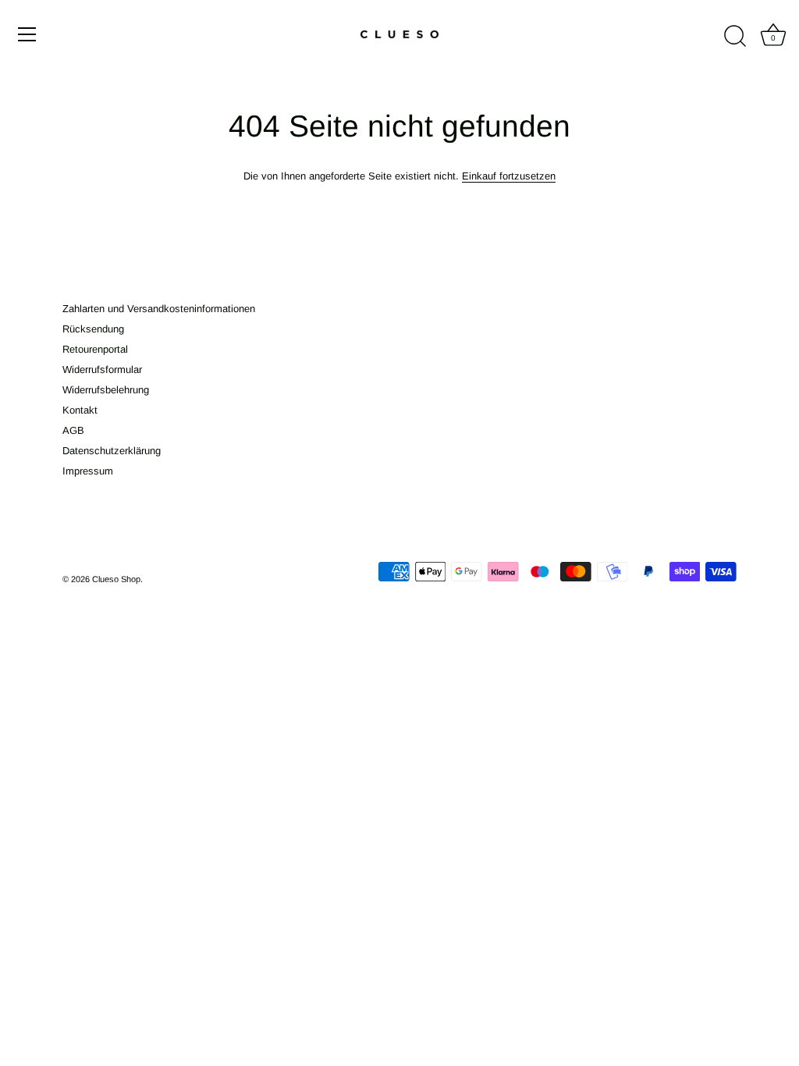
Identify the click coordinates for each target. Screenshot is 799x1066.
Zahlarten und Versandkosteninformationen (158, 308)
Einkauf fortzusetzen (509, 176)
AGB (73, 430)
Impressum (87, 471)
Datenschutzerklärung (111, 451)
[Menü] (27, 34)
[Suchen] (735, 37)
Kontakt (80, 410)
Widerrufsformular (102, 369)
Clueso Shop (116, 579)
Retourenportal (95, 349)
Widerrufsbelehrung (105, 390)
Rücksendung (93, 329)
